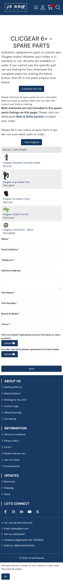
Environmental (11, 466)
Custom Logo (11, 406)
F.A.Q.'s (7, 447)
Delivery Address (11, 270)
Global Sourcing (12, 412)
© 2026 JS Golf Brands (31, 557)
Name (5, 238)
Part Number (9, 303)
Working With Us (13, 387)
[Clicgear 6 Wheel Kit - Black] (6, 225)
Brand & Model (10, 313)
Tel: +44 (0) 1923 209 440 (18, 522)
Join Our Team (12, 459)
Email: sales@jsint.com (16, 528)
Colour (6, 324)
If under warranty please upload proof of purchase (30, 349)
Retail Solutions (12, 393)
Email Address (10, 249)
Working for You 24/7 (15, 399)
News (7, 494)
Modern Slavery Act (14, 453)
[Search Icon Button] (58, 7)
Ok (5, 576)
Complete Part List (31, 88)
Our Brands (10, 418)
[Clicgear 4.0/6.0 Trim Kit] (6, 210)
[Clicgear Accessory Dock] (6, 193)
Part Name (8, 292)
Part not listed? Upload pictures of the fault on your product (30, 336)
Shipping (8, 487)
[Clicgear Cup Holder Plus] (6, 176)
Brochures (9, 481)
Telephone (8, 259)
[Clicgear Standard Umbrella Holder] (6, 157)
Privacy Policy (11, 440)
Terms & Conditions (14, 434)
